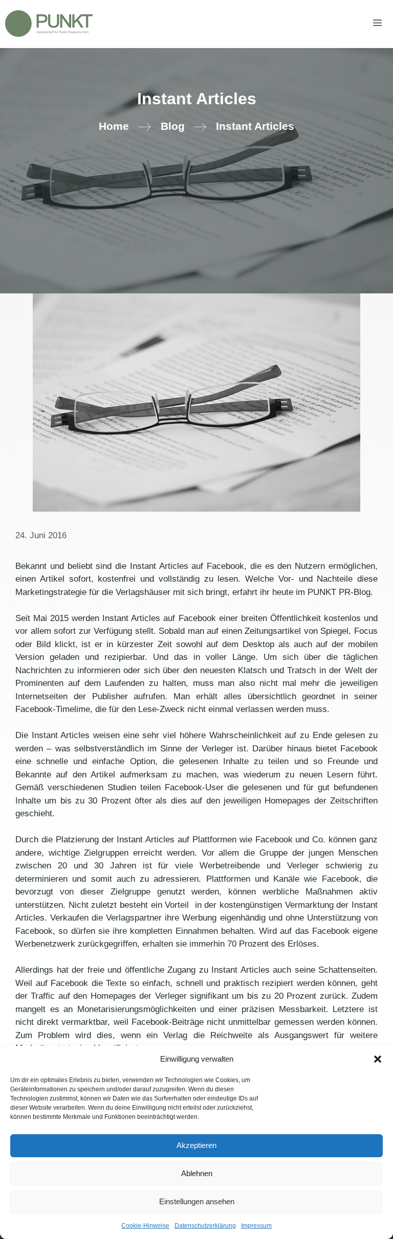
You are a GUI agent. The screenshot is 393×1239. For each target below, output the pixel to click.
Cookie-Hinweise (145, 1225)
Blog (173, 126)
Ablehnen (196, 1173)
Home (114, 126)
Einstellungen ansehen (196, 1201)
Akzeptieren (196, 1145)
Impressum (256, 1225)
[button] (378, 1059)
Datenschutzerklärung (205, 1225)
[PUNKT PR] (49, 23)
